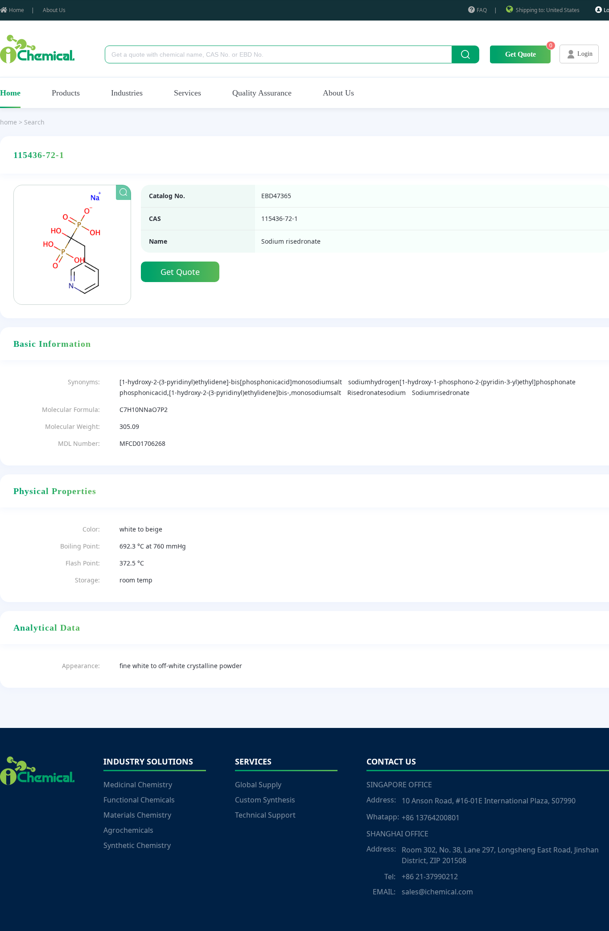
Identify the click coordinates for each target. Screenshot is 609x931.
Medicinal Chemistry (137, 784)
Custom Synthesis (265, 799)
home (8, 122)
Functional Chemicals (139, 799)
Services (187, 92)
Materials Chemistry (137, 814)
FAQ (482, 10)
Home (16, 10)
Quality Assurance (262, 92)
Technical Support (265, 814)
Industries (127, 92)
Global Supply (258, 784)
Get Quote (520, 54)
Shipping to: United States (547, 10)
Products (66, 92)
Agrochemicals (128, 830)
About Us (54, 10)
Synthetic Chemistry (137, 845)
